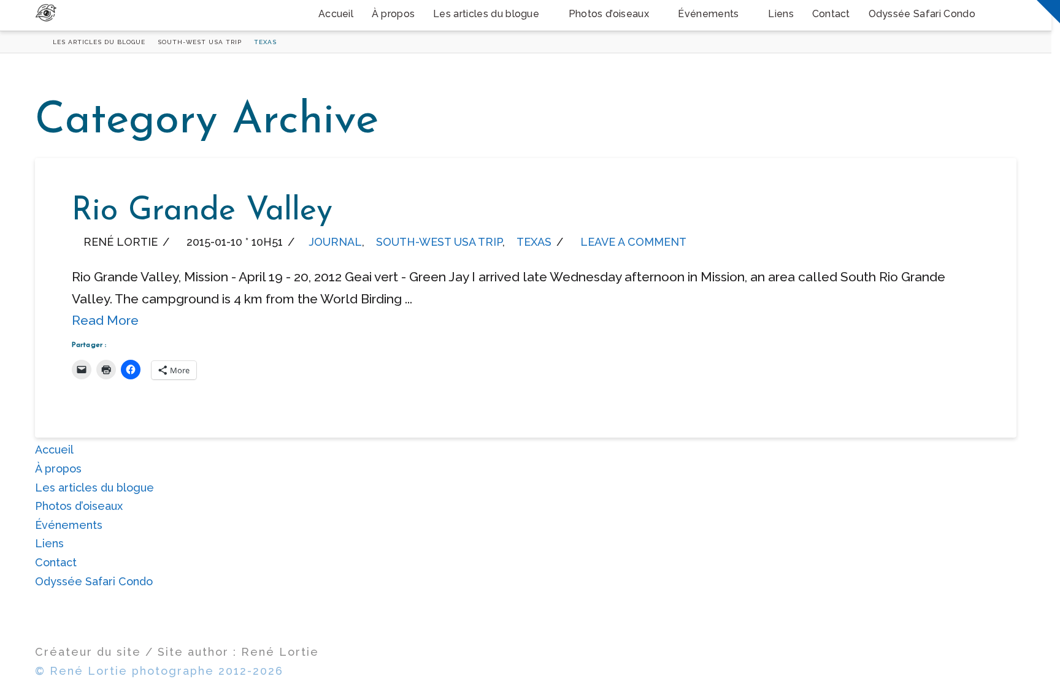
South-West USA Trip (439, 241)
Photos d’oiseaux (79, 505)
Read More (105, 320)
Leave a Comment (631, 241)
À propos (58, 468)
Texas (534, 241)
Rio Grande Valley (202, 211)
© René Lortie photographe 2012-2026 (159, 670)
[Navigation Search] (1000, 15)
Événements (68, 524)
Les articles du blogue (94, 487)
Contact (56, 562)
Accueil (54, 449)
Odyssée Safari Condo (94, 581)
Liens (49, 543)
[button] (1048, 11)
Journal (335, 241)
